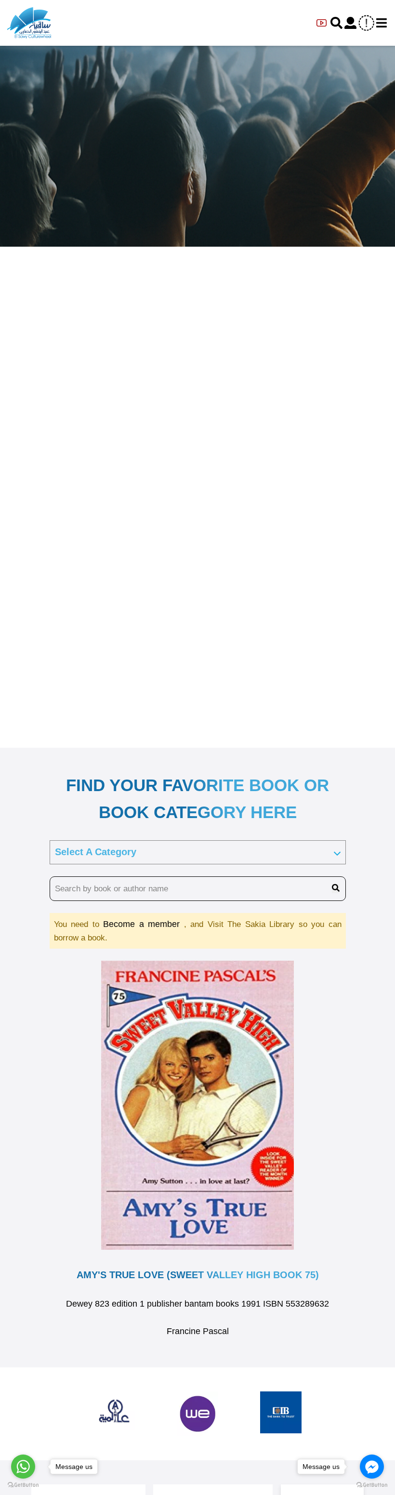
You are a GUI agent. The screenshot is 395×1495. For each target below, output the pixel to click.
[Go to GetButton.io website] (371, 1485)
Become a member (143, 924)
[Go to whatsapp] (23, 1467)
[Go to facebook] (372, 1467)
